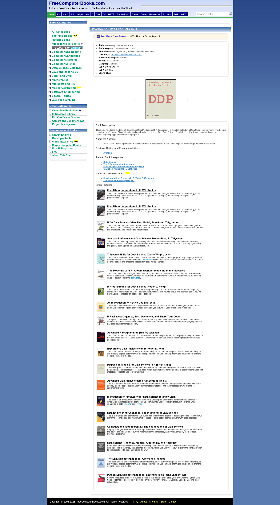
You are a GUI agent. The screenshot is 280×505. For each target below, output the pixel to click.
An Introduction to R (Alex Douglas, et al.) (131, 302)
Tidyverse (146, 260)
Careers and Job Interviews (68, 120)
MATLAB (127, 404)
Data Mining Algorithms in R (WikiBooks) (131, 190)
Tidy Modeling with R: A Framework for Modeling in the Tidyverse (146, 270)
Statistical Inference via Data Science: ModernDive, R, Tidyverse (144, 238)
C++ (98, 14)
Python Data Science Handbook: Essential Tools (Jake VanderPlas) (146, 474)
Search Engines (61, 134)
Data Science (109, 162)
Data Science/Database (67, 67)
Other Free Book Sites (65, 110)
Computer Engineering (66, 51)
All (58, 14)
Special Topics (61, 95)
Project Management (64, 124)
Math (65, 14)
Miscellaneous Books (66, 43)
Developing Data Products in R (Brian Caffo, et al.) (128, 178)
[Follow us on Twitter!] (67, 48)
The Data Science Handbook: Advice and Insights (136, 458)
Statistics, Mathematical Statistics (120, 169)
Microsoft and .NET (64, 83)
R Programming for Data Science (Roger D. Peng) (136, 286)
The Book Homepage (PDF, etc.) (119, 180)
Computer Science (64, 63)
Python (167, 14)
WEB (183, 14)
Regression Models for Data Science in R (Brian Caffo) (139, 364)
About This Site (61, 155)
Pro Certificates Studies (66, 117)
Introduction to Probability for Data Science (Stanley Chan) (141, 396)
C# (104, 14)
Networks (154, 14)
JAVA (144, 14)
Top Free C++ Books (114, 36)
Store (163, 501)
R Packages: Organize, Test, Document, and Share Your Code (143, 316)
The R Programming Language (118, 164)
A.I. (73, 14)
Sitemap (153, 501)
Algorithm (83, 14)
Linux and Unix (62, 75)
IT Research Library (63, 114)
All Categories (61, 31)
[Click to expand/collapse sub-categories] (50, 52)
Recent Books (61, 39)
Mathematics (60, 79)
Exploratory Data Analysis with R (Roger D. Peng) (136, 348)
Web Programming (64, 99)
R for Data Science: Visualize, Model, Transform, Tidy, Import (143, 222)
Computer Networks (65, 59)
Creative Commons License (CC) (126, 54)
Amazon (107, 153)
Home (51, 14)
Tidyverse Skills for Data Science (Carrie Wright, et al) (138, 254)
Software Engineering (66, 91)
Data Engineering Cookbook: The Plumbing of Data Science (142, 412)
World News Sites (62, 141)
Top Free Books (62, 35)
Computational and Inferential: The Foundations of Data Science (145, 426)
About (143, 501)
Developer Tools (61, 138)
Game (135, 14)
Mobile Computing (64, 87)
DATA (111, 14)
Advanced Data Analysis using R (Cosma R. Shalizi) (137, 380)
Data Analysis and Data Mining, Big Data (123, 166)
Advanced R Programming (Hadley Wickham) (133, 332)
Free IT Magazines (63, 148)
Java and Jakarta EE (65, 71)
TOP (176, 14)
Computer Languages (66, 55)
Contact (173, 501)
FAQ (54, 152)
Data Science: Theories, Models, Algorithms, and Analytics (142, 442)
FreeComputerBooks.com (77, 3)
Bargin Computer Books (66, 145)
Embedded (123, 14)
